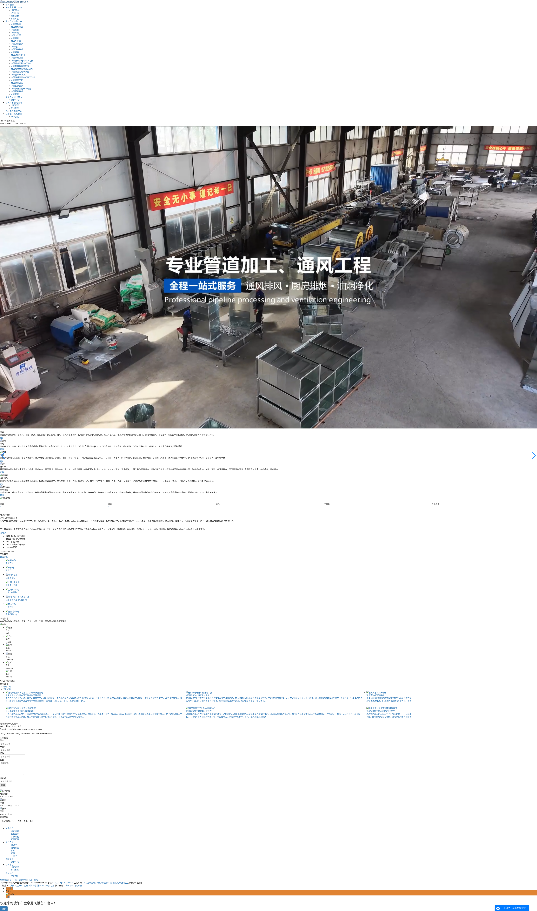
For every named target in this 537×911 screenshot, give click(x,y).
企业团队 (15, 12)
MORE (3, 533)
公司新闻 (15, 105)
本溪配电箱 (16, 40)
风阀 (13, 853)
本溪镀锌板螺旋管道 (20, 66)
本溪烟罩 (15, 52)
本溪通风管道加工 (120, 882)
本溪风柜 (15, 94)
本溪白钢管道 (17, 85)
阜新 (48, 885)
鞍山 (21, 885)
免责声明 (78, 885)
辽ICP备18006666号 (65, 882)
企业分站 (13, 879)
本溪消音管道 (17, 49)
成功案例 (9, 858)
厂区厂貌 (15, 18)
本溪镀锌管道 (17, 91)
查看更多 (5, 557)
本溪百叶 (15, 38)
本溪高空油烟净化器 (20, 71)
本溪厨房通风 (17, 57)
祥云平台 (69, 885)
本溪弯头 (15, 46)
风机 (13, 850)
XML (36, 879)
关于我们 (9, 828)
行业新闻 (15, 108)
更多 (2, 437)
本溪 (30, 885)
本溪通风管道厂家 (104, 882)
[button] (268, 501)
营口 (44, 885)
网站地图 (23, 879)
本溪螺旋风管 (17, 26)
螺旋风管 (15, 847)
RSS (30, 879)
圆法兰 (14, 844)
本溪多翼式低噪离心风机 (22, 68)
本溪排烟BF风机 (18, 74)
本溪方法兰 (16, 35)
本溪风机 (15, 29)
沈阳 (12, 885)
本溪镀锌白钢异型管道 (21, 88)
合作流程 (15, 15)
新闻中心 (9, 864)
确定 (4, 908)
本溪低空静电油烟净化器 (22, 60)
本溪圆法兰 (16, 24)
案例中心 (15, 99)
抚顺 (26, 885)
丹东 (35, 885)
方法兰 (14, 856)
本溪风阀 (15, 32)
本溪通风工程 (17, 80)
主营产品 (9, 842)
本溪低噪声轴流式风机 (21, 63)
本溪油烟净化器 (18, 54)
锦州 (39, 885)
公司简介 (15, 10)
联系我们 (15, 116)
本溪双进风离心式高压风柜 (23, 77)
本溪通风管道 (17, 43)
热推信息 (4, 879)
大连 (17, 885)
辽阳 (53, 885)
